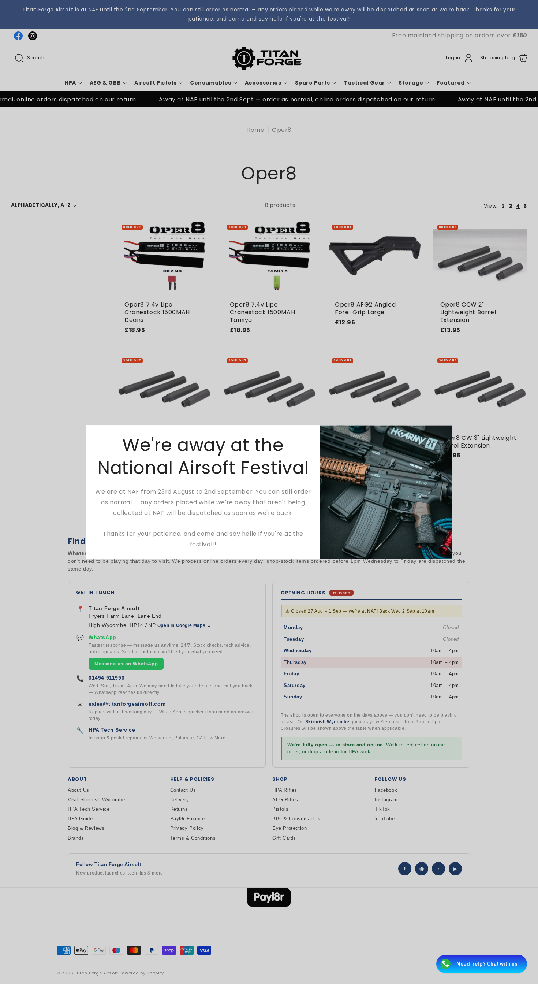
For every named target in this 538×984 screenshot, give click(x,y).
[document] (269, 492)
